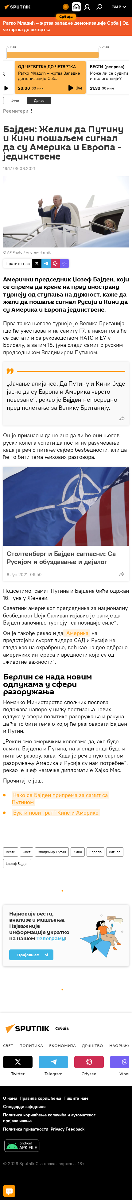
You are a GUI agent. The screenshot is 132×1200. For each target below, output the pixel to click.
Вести (10, 851)
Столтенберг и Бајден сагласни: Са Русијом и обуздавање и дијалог (61, 558)
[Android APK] (22, 1146)
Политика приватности (25, 1129)
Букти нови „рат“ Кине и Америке (56, 812)
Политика (31, 1045)
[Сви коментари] (9, 1191)
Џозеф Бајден (17, 863)
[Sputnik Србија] (18, 9)
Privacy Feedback (67, 1129)
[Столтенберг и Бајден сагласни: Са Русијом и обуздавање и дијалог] (66, 506)
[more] (122, 418)
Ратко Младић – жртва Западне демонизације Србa (49, 75)
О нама (10, 1098)
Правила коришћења (40, 1098)
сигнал (115, 851)
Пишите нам (76, 1098)
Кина (77, 851)
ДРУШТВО (92, 1045)
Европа (95, 851)
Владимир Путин (52, 851)
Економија (62, 1045)
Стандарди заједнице (24, 1106)
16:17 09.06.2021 (19, 168)
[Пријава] (87, 7)
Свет (26, 851)
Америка (76, 633)
